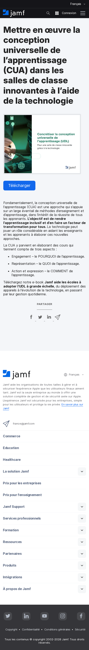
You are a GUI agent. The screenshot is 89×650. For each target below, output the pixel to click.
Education (11, 448)
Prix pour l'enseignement (22, 495)
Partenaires (12, 554)
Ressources (12, 542)
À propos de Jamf (17, 589)
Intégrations (12, 577)
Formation (11, 530)
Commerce (11, 436)
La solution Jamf (16, 471)
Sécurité (80, 629)
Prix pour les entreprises (22, 483)
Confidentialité (31, 629)
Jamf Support (14, 507)
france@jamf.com (23, 423)
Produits (9, 565)
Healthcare (12, 460)
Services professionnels (22, 518)
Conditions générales (57, 629)
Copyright (11, 629)
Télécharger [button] (19, 185)
